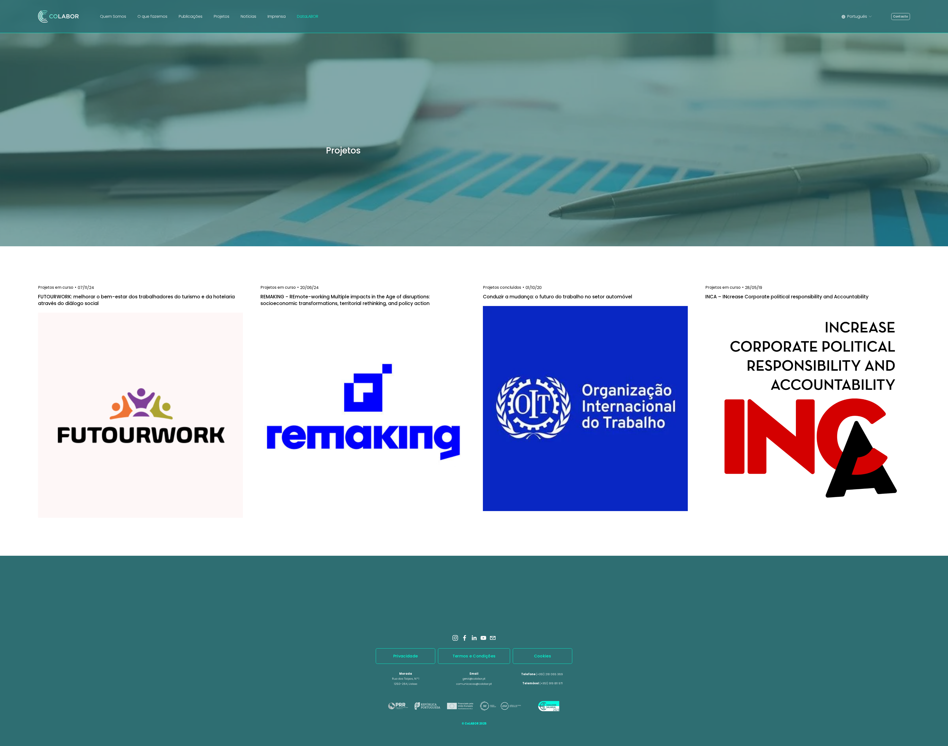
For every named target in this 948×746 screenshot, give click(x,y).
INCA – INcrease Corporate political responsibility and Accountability (787, 296)
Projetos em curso (55, 287)
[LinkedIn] (474, 638)
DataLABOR (307, 16)
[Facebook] (465, 638)
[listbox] (857, 16)
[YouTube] (483, 638)
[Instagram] (455, 638)
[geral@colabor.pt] (493, 638)
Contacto (900, 17)
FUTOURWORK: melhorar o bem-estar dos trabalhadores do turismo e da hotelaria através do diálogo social (136, 300)
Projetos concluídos (502, 287)
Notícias (248, 16)
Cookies (542, 656)
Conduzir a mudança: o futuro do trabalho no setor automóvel (557, 296)
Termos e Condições (474, 656)
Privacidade (405, 656)
